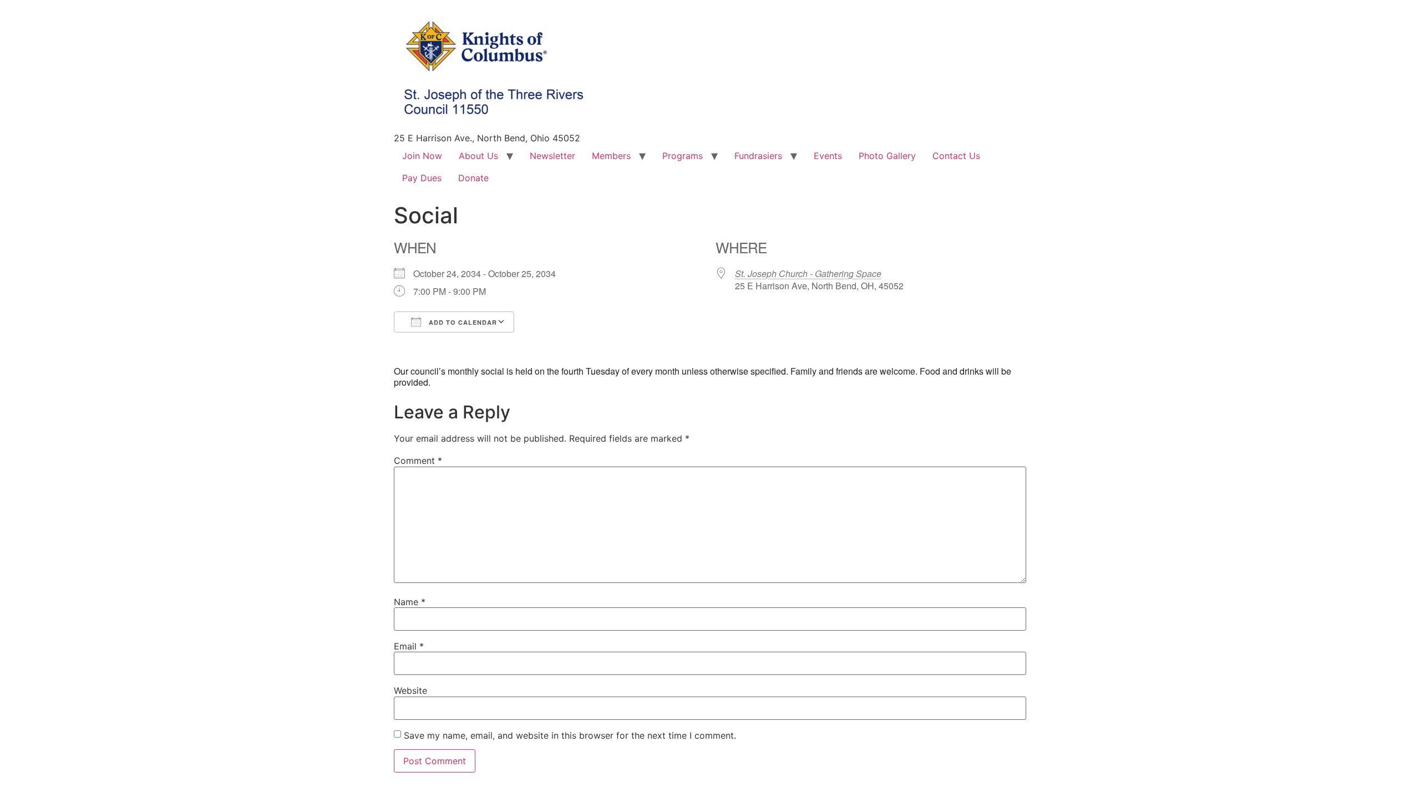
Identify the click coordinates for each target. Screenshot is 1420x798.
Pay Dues (422, 177)
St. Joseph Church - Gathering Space (808, 273)
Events (828, 155)
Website (410, 690)
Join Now (422, 155)
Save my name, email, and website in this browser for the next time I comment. (570, 735)
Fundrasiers (758, 155)
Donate (473, 177)
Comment (418, 460)
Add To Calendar (462, 322)
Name (409, 601)
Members (611, 155)
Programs (682, 155)
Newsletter (552, 155)
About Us (478, 155)
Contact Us (956, 155)
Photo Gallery (887, 155)
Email (409, 646)
